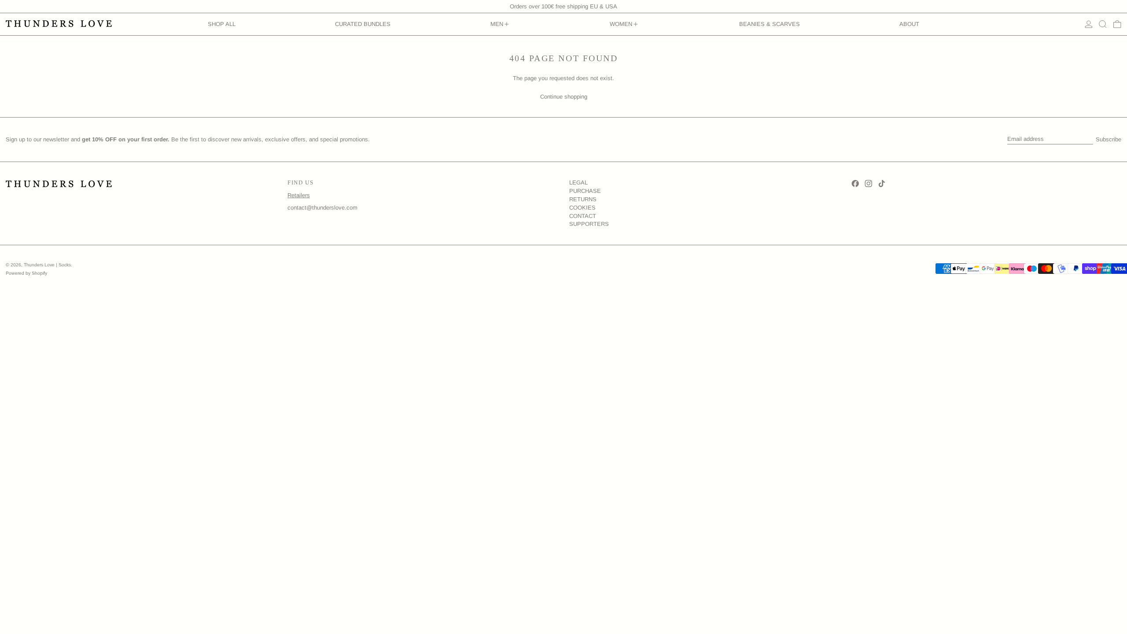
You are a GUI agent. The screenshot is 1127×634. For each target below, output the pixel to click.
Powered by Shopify (26, 273)
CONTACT (582, 216)
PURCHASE (585, 191)
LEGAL (578, 182)
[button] (1102, 24)
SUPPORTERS (589, 224)
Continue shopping (563, 96)
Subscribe (1108, 139)
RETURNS (583, 199)
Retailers (298, 195)
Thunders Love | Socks (47, 264)
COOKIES (582, 207)
